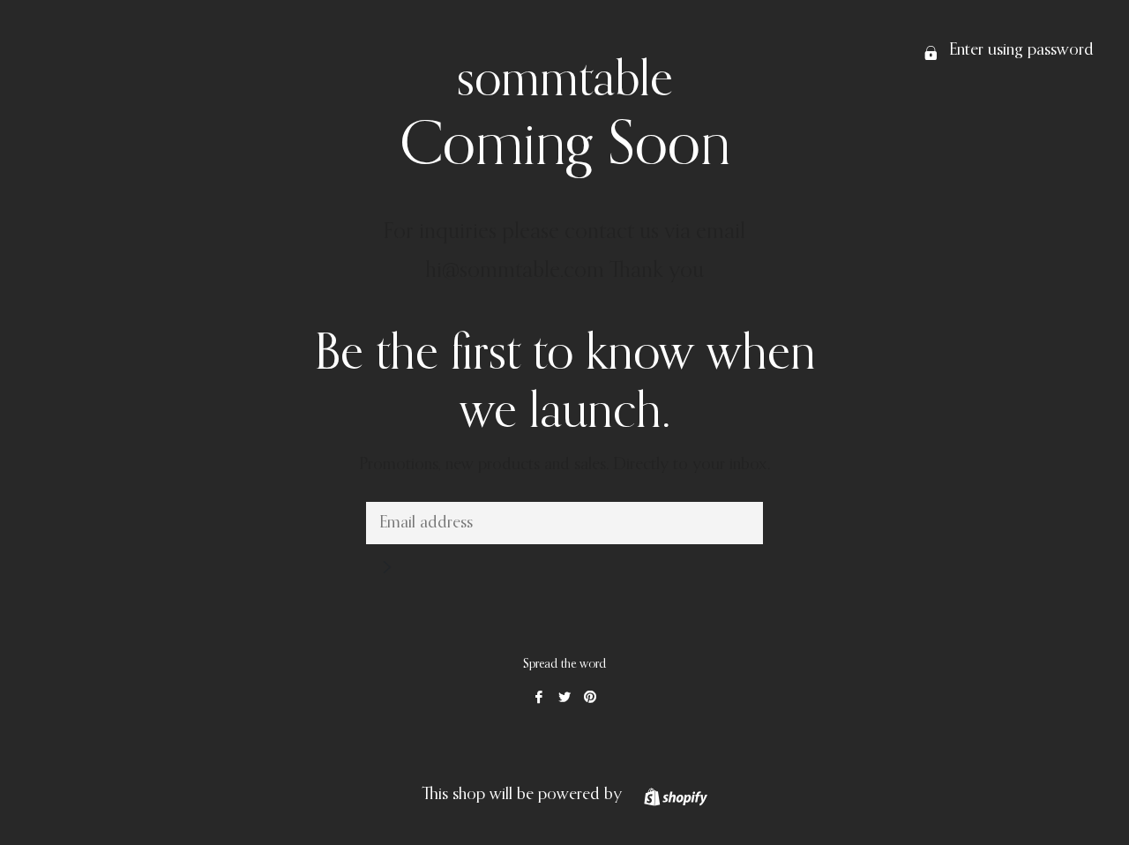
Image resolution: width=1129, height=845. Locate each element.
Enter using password (1019, 49)
